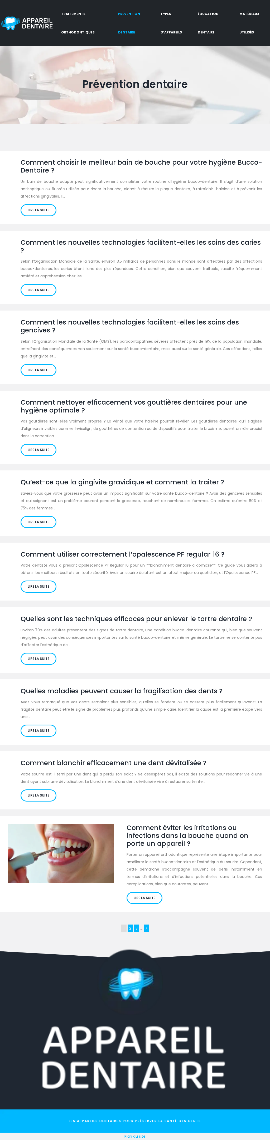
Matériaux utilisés (249, 23)
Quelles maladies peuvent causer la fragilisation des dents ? (122, 691)
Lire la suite (38, 210)
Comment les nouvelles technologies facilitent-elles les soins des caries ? (141, 246)
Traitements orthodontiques (78, 23)
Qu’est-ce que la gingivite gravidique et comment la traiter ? (122, 482)
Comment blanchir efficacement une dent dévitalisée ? (113, 763)
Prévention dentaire (129, 23)
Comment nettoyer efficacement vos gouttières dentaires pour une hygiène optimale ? (134, 406)
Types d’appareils (171, 23)
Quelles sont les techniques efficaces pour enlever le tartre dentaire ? (136, 618)
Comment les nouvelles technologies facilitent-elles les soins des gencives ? (130, 326)
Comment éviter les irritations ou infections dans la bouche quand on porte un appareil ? (187, 835)
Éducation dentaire (208, 23)
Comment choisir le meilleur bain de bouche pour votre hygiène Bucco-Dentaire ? (141, 166)
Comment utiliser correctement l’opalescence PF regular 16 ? (122, 554)
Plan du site (135, 1136)
